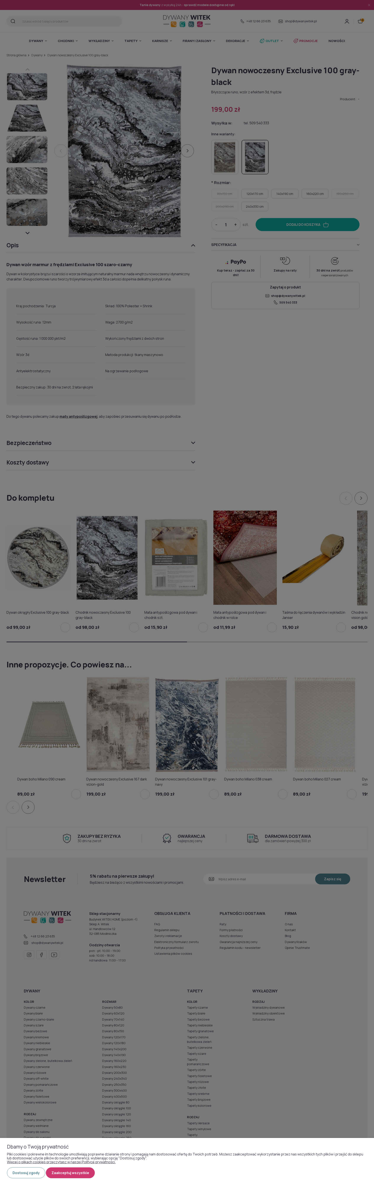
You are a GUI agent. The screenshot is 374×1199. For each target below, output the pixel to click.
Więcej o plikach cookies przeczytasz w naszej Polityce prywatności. (61, 1162)
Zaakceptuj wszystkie (70, 1172)
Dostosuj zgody (26, 1172)
